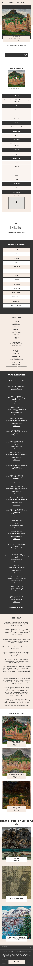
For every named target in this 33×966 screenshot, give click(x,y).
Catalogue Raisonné (14, 46)
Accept (16, 961)
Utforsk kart (16, 939)
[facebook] (12, 227)
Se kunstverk (16, 860)
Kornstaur (23, 46)
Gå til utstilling (16, 900)
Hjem (7, 46)
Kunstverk (11, 55)
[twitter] (16, 227)
